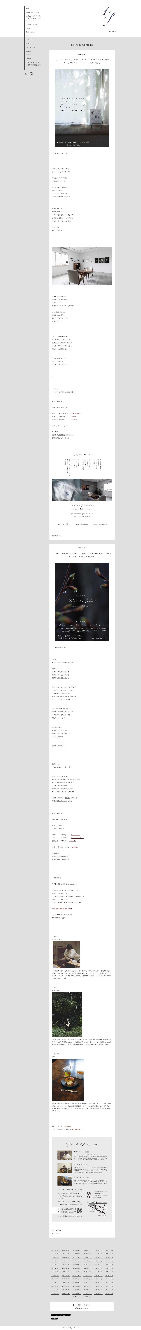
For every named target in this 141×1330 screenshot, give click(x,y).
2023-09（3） (99, 1257)
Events (28, 43)
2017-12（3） (109, 1282)
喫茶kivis (58, 312)
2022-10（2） (55, 1264)
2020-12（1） (66, 1271)
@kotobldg (75, 847)
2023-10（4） (88, 1257)
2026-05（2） (55, 1250)
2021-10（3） (77, 1268)
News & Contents (32, 24)
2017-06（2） (99, 1286)
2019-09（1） (88, 1275)
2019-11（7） (77, 1275)
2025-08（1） (88, 1250)
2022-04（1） (99, 1264)
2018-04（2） (77, 1282)
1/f (66, 1328)
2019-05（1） (109, 1275)
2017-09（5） (66, 1286)
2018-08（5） (55, 1282)
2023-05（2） (77, 1261)
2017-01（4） (66, 1289)
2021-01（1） (55, 1271)
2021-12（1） (55, 1268)
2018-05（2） (66, 1282)
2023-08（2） (109, 1257)
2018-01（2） (99, 1282)
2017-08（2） (77, 1286)
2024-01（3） (66, 1257)
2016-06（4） (66, 1293)
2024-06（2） (88, 1253)
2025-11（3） (66, 1250)
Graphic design (31, 47)
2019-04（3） (55, 1279)
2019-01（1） (88, 1279)
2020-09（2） (88, 1271)
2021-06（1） (99, 1268)
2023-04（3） (88, 1261)
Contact (28, 59)
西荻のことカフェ (57, 730)
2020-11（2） (77, 1271)
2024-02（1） (55, 1257)
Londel (28, 51)
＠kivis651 (74, 416)
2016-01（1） (99, 1293)
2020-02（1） (55, 1275)
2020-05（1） (99, 1271)
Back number (30, 32)
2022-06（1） (77, 1264)
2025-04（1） (99, 1250)
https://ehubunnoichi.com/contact (62, 908)
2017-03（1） (55, 1289)
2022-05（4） (88, 1264)
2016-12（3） (77, 1289)
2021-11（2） (66, 1268)
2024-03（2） (109, 1253)
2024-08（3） (77, 1253)
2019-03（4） (66, 1279)
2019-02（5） (77, 1279)
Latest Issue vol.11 (32, 12)
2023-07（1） (55, 1261)
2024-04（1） (99, 1253)
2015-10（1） (88, 1297)
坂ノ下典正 (68, 687)
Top (27, 8)
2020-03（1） (109, 1271)
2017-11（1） (55, 1286)
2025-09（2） (77, 1250)
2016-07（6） (55, 1293)
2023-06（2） (66, 1261)
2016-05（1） (77, 1293)
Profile (28, 55)
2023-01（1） (99, 1261)
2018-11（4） (99, 1279)
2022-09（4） (66, 1264)
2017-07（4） (88, 1286)
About (28, 28)
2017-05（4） (109, 1286)
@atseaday (68, 1126)
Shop (28, 36)
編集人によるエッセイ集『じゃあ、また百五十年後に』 (33, 18)
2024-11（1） (55, 1253)
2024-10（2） (66, 1253)
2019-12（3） (66, 1275)
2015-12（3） (109, 1293)
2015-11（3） (77, 1297)
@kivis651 (72, 841)
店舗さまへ (30, 39)
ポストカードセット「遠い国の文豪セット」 (33, 65)
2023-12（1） (77, 1257)
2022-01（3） (109, 1264)
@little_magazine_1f (76, 1129)
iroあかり (55, 343)
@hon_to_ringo (75, 835)
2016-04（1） (88, 1293)
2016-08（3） (109, 1289)
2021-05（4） (109, 1268)
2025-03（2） (109, 1250)
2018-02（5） (88, 1282)
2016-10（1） (88, 1289)
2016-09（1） (99, 1289)
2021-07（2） (88, 1268)
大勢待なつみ (62, 678)
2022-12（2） (109, 1261)
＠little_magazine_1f (76, 413)
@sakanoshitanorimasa (77, 838)
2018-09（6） (109, 1279)
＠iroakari (74, 419)
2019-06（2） (99, 1275)
